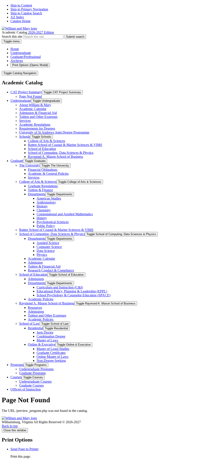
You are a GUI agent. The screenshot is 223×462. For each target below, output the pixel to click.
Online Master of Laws (52, 356)
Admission (35, 262)
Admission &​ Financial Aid (38, 113)
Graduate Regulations (43, 186)
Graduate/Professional (25, 57)
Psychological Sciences (53, 222)
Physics (42, 254)
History (42, 218)
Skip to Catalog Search (26, 13)
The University (29, 165)
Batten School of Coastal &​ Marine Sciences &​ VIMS (65, 145)
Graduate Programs (32, 373)
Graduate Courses (31, 385)
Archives (16, 61)
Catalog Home (20, 21)
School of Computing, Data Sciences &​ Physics (60, 153)
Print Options (30, 65)
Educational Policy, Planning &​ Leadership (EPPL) (72, 291)
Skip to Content (21, 5)
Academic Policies (40, 299)
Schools (24, 136)
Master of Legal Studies (53, 349)
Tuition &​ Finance (40, 190)
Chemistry (44, 210)
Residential (35, 328)
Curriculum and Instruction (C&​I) (60, 287)
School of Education (42, 149)
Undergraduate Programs (36, 369)
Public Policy (46, 226)
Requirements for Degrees (37, 128)
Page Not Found (30, 96)
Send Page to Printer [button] (24, 449)
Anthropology (46, 202)
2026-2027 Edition (41, 32)
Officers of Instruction (25, 389)
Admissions (36, 279)
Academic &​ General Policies (48, 173)
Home (14, 49)
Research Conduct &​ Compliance (51, 270)
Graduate (16, 161)
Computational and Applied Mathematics (65, 214)
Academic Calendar (32, 109)
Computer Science (49, 247)
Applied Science (48, 243)
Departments (36, 194)
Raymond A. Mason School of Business (55, 156)
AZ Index (17, 17)
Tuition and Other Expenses (38, 117)
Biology (42, 206)
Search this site (12, 36)
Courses (16, 377)
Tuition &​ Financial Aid (44, 266)
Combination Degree (51, 336)
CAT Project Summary (26, 92)
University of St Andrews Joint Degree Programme (54, 132)
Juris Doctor (45, 332)
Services (25, 120)
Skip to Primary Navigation (29, 9)
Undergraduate (20, 53)
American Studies (49, 198)
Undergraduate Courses (35, 381)
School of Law (29, 323)
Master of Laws (47, 340)
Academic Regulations (34, 124)
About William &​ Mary (35, 105)
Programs (17, 365)
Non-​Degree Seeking (51, 360)
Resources (35, 307)
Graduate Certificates (51, 353)
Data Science (46, 251)
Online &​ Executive (41, 344)
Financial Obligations (42, 170)
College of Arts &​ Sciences (46, 141)
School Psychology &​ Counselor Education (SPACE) (73, 295)
